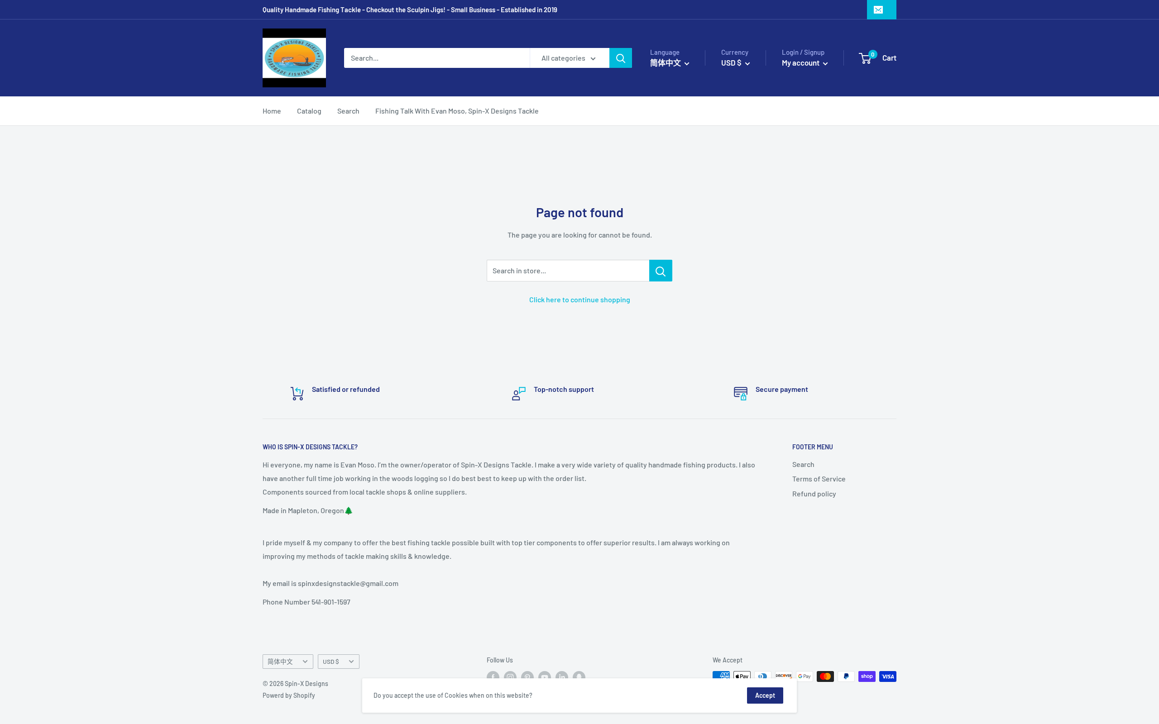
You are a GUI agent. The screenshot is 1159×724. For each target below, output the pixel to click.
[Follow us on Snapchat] (579, 677)
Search (348, 110)
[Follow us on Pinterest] (527, 677)
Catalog (309, 110)
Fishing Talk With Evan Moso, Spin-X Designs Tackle (457, 110)
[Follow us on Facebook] (493, 677)
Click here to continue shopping (579, 299)
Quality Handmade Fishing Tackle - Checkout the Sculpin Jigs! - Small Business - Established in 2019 (410, 9)
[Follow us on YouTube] (544, 677)
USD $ (331, 661)
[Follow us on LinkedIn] (562, 677)
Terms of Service (819, 478)
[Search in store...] (660, 270)
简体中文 (280, 661)
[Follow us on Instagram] (510, 677)
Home (272, 110)
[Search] (620, 58)
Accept (765, 695)
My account (801, 62)
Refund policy (814, 493)
